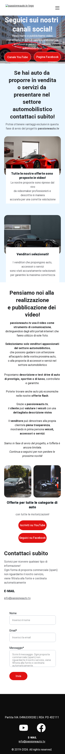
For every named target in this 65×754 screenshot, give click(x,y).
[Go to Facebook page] (41, 727)
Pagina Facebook (47, 57)
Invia (18, 676)
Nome (13, 613)
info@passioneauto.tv (17, 598)
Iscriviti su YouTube (32, 525)
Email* (13, 630)
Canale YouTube (17, 57)
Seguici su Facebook (32, 537)
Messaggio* (16, 648)
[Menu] (57, 7)
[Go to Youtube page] (23, 727)
